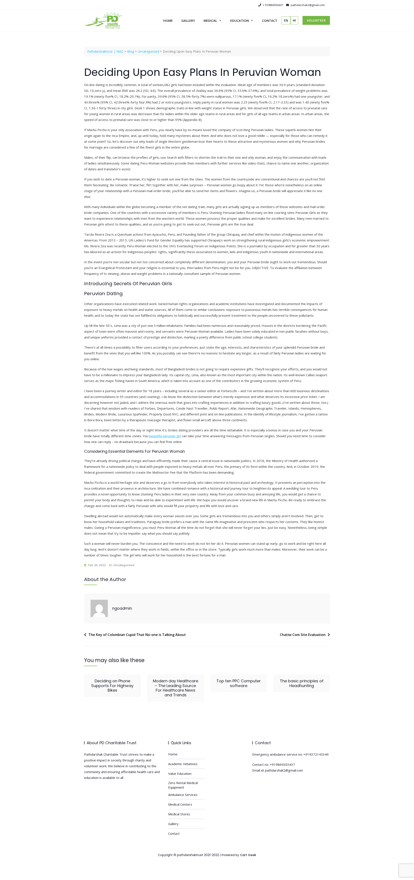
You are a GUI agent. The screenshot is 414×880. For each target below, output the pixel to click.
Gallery (188, 20)
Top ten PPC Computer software (238, 683)
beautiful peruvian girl (165, 436)
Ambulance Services (183, 794)
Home (168, 20)
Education (239, 20)
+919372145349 (316, 754)
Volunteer (316, 20)
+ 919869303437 (272, 5)
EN (286, 20)
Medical (210, 20)
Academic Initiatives (183, 764)
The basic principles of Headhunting (301, 683)
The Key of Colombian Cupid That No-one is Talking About (137, 634)
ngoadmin (122, 608)
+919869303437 (282, 764)
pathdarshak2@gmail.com (307, 5)
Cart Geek (248, 855)
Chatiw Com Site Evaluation (303, 634)
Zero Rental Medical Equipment (183, 785)
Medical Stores (179, 814)
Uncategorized (123, 565)
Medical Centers (180, 804)
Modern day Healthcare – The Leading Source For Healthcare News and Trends (175, 688)
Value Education (179, 773)
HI (294, 20)
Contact (269, 20)
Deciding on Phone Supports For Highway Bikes (112, 685)
